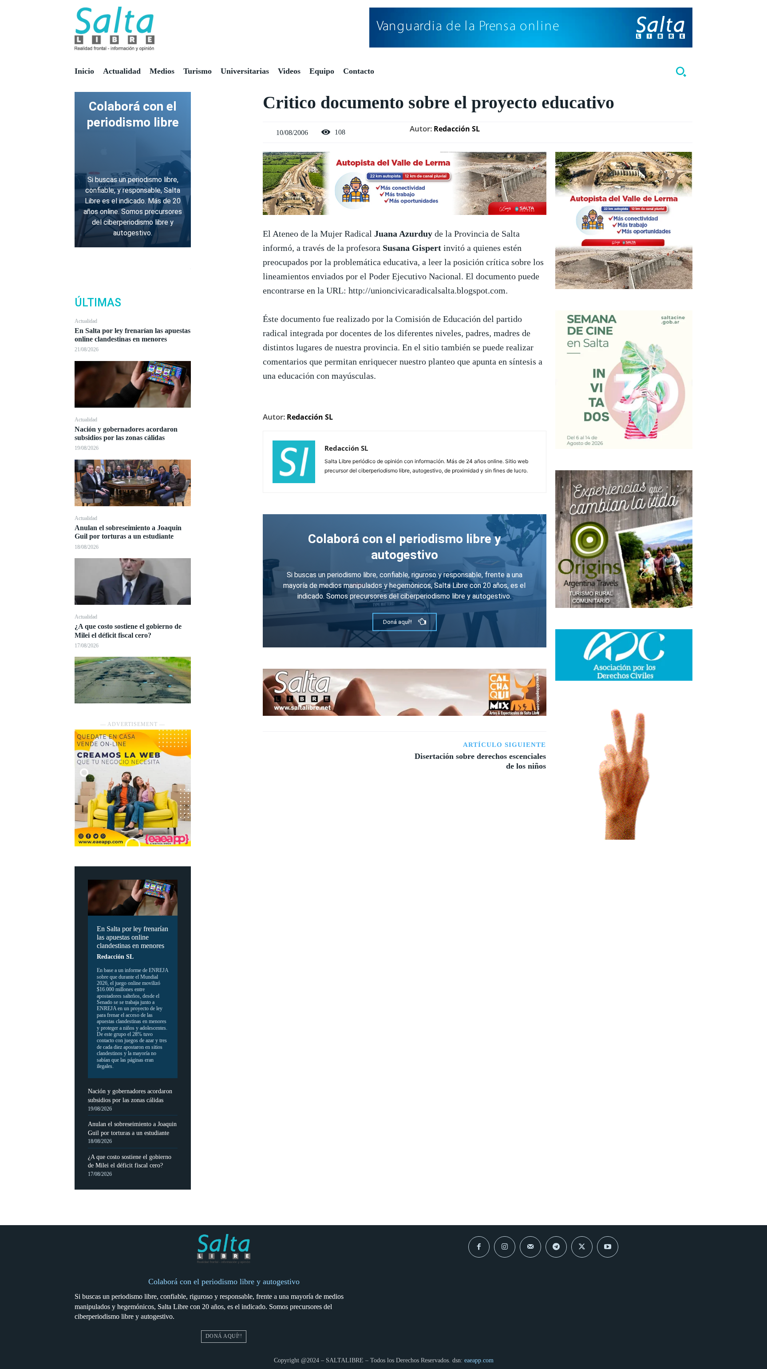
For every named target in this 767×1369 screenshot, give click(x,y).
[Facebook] (227, 101)
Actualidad (86, 321)
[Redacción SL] (294, 461)
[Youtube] (607, 1247)
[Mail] (530, 1247)
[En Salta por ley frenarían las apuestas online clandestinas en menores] (133, 384)
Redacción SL (115, 956)
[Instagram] (504, 1247)
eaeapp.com (479, 1360)
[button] (680, 71)
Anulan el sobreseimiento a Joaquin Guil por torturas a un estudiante (128, 532)
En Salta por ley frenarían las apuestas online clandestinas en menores (132, 335)
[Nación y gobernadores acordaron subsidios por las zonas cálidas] (133, 483)
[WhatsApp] (227, 163)
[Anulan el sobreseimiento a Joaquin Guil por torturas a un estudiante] (133, 581)
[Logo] (114, 29)
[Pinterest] (227, 142)
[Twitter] (227, 122)
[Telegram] (556, 1247)
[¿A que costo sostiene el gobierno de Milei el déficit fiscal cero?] (133, 680)
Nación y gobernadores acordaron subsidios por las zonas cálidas (126, 433)
